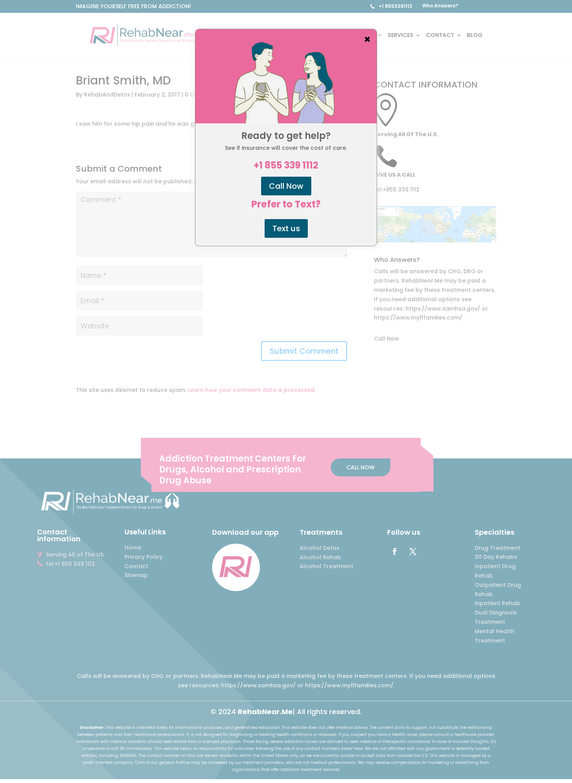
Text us (286, 228)
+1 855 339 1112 (286, 165)
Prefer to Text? (286, 204)
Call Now (286, 186)
